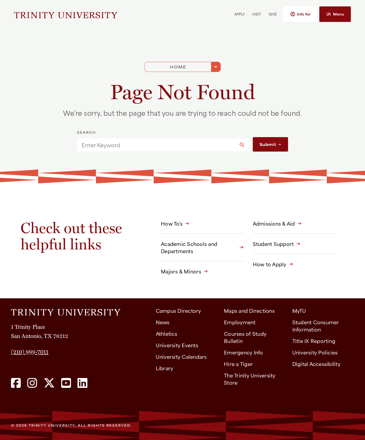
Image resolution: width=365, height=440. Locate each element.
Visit (256, 14)
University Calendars (181, 356)
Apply (239, 14)
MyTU (299, 310)
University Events (177, 345)
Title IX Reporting (314, 341)
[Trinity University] (65, 14)
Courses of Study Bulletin (245, 337)
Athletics (166, 333)
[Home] (79, 310)
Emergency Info (243, 352)
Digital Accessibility (316, 364)
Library (164, 368)
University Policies (315, 352)
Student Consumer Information (315, 325)
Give (273, 14)
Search (86, 132)
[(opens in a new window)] (16, 383)
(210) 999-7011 (29, 351)
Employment (240, 322)
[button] (300, 14)
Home (178, 67)
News (163, 322)
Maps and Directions (249, 310)
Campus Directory (178, 310)
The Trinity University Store (249, 378)
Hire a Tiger (238, 364)
